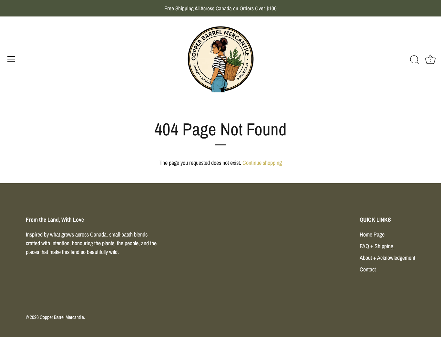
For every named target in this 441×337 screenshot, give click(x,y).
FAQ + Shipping (376, 246)
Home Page (372, 234)
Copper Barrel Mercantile (62, 317)
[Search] (414, 60)
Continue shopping (262, 163)
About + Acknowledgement (387, 258)
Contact (368, 269)
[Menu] (11, 59)
